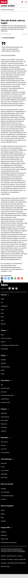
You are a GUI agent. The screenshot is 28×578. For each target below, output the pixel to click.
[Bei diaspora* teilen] (18, 278)
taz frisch (3, 445)
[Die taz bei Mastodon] (10, 289)
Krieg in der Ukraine (6, 338)
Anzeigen (3, 521)
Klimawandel (4, 349)
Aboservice (4, 535)
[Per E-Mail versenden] (2, 278)
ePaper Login (4, 539)
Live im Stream (5, 470)
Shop (2, 517)
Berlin (2, 316)
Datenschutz (22, 559)
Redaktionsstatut (11, 556)
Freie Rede (4, 427)
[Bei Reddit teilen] (22, 278)
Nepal (2, 334)
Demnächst (4, 463)
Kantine (3, 514)
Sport (2, 313)
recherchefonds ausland (7, 395)
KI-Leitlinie (10, 559)
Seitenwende (14, 563)
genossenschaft (5, 388)
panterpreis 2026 (5, 402)
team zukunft (4, 442)
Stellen (3, 370)
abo (2, 384)
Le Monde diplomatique (7, 495)
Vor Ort (3, 467)
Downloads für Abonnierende (9, 542)
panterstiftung (5, 399)
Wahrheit (3, 324)
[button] (26, 2)
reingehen (3, 431)
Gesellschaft (4, 306)
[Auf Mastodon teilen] (5, 278)
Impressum (4, 563)
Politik (2, 299)
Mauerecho (4, 424)
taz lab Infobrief (5, 452)
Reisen (2, 510)
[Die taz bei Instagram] (16, 289)
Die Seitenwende (5, 367)
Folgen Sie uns (4, 288)
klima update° (4, 420)
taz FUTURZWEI (5, 492)
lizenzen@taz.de (21, 551)
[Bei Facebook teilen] (12, 278)
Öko (2, 302)
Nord (2, 320)
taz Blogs (3, 488)
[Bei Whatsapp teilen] (15, 278)
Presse (3, 374)
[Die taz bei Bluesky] (13, 289)
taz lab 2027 (4, 477)
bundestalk (4, 413)
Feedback (3, 532)
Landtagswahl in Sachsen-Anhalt (9, 345)
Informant (16, 559)
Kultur (2, 309)
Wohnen (3, 342)
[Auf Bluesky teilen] (8, 278)
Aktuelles (3, 359)
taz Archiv (3, 499)
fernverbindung (5, 417)
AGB (8, 563)
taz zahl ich (4, 392)
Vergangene (4, 474)
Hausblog (3, 363)
